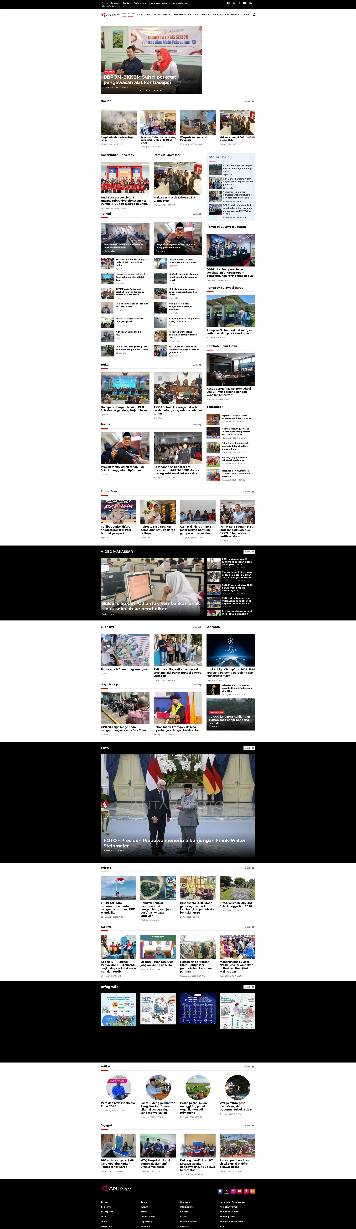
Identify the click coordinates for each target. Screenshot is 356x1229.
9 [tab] (160, 90)
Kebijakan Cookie (229, 1212)
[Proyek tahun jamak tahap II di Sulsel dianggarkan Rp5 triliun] (178, 238)
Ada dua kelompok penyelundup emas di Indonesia (180, 307)
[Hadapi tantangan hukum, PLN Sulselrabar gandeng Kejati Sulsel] (107, 278)
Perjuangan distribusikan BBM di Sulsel (118, 1104)
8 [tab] (157, 90)
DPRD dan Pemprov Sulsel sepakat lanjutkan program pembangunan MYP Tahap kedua (156, 141)
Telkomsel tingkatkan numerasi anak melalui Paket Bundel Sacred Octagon (238, 195)
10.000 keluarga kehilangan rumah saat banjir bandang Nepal (183, 277)
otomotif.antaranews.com (113, 6)
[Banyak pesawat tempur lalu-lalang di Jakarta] (160, 322)
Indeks (248, 101)
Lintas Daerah (179, 15)
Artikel (106, 1066)
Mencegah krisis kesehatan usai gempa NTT (234, 1048)
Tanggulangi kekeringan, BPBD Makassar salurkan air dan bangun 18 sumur (237, 575)
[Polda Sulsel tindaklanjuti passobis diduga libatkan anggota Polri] (213, 447)
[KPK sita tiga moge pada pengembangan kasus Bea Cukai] (160, 293)
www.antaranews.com (158, 3)
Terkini (105, 3)
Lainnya (245, 15)
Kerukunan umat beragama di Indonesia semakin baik (117, 1046)
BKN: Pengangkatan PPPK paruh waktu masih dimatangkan (237, 588)
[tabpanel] (151, 60)
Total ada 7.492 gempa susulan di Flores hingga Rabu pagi (149, 79)
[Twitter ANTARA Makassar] (233, 3)
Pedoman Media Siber (231, 1221)
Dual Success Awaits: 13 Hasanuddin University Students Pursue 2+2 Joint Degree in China (124, 201)
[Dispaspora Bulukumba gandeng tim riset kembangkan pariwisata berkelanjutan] (198, 888)
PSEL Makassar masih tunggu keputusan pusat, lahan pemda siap (237, 562)
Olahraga (217, 15)
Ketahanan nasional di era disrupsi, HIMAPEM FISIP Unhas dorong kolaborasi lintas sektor (176, 470)
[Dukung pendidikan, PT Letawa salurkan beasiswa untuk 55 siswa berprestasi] (198, 1145)
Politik (157, 15)
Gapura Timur (219, 157)
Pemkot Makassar (167, 155)
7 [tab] (154, 90)
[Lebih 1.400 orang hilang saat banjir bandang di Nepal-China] (107, 350)
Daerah (166, 15)
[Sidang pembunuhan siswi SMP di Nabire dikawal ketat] (237, 1145)
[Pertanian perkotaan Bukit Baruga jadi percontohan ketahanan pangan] (198, 947)
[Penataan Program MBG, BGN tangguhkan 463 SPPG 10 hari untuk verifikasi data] (237, 511)
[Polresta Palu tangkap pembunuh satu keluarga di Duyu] (160, 336)
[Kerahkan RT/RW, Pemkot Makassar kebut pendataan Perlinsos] (213, 474)
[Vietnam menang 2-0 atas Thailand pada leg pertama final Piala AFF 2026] (213, 432)
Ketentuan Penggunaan (232, 1202)
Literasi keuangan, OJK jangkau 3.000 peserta (156, 963)
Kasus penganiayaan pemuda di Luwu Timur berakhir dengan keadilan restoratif (229, 392)
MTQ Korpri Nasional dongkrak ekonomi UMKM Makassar (155, 1163)
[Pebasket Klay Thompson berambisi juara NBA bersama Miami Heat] (213, 689)
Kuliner (106, 926)
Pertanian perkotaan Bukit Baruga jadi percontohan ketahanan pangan (197, 966)
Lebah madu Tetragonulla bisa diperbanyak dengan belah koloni (177, 728)
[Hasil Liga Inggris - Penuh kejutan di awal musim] (213, 461)
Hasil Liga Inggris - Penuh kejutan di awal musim (235, 459)
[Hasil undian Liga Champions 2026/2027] (198, 1025)
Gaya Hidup (193, 15)
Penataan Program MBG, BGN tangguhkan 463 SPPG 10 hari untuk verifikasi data (237, 531)
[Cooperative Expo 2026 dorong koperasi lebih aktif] (160, 263)
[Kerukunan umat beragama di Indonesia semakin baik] (118, 1025)
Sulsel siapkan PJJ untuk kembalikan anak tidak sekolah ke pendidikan (151, 606)
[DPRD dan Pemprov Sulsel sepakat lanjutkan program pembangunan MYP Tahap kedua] (215, 209)
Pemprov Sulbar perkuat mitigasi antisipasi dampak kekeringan (230, 332)
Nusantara (106, 1226)
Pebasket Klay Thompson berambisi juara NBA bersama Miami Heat (237, 688)
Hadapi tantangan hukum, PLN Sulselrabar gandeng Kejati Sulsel (132, 277)
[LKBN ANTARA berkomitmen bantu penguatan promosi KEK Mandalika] (118, 888)
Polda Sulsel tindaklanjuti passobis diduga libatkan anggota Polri (235, 446)
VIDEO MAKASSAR (117, 552)
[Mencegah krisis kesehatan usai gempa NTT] (237, 1025)
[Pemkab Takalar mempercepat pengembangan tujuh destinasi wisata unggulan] (158, 888)
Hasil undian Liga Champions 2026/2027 (195, 1048)
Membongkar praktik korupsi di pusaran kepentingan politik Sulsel (234, 1107)
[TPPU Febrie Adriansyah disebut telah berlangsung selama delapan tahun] (107, 293)
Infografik (109, 987)
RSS (222, 1226)
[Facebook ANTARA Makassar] (228, 3)
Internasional (232, 15)
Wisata (106, 867)
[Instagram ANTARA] (239, 3)
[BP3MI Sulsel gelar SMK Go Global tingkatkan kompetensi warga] (118, 1145)
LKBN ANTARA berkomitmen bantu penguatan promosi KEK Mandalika (118, 907)
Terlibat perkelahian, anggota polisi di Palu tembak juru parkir (132, 262)
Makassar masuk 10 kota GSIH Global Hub (175, 199)
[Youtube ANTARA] (244, 3)
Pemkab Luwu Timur (222, 346)
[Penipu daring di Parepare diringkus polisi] (107, 322)
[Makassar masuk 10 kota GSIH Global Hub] (178, 178)
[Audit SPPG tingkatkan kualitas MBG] (158, 1025)
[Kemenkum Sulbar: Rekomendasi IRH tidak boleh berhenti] (125, 238)
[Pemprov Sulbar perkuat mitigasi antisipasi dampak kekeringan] (231, 311)
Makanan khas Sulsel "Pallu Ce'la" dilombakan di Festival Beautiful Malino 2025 (236, 966)
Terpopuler (115, 3)
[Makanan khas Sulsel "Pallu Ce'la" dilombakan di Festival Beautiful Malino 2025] (237, 947)
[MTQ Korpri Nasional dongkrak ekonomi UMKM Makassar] (158, 1145)
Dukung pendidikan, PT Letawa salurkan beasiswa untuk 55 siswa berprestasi (197, 1165)
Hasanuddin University (117, 155)
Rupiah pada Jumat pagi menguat (124, 669)
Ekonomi (205, 15)
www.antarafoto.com (180, 3)
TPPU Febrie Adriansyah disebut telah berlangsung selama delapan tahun (130, 292)
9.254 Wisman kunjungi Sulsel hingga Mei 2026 (236, 904)
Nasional (184, 1226)
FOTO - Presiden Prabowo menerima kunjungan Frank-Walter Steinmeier (175, 843)
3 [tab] (143, 90)
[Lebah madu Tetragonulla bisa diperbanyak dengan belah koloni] (178, 707)
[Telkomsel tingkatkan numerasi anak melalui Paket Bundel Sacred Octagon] (215, 196)
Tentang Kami (140, 3)
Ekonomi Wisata (188, 1221)
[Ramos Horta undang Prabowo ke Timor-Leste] (107, 307)
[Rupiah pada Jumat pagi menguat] (125, 650)
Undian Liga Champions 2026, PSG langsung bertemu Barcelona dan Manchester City (231, 673)
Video (104, 1221)
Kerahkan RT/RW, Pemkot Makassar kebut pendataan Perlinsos (236, 474)
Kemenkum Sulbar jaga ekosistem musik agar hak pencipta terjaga (235, 140)
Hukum (148, 15)
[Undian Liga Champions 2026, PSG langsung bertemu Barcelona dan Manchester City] (231, 650)
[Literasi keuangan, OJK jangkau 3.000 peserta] (158, 947)
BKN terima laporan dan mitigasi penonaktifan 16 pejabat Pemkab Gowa (237, 601)
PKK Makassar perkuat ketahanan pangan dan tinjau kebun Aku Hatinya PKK (197, 1107)
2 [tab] (140, 90)
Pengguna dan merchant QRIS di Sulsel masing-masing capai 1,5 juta (237, 614)
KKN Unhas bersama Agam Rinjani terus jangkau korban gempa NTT (184, 349)
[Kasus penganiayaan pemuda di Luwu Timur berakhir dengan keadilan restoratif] (231, 369)
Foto (105, 748)
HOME (139, 15)
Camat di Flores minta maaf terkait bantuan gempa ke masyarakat (195, 530)
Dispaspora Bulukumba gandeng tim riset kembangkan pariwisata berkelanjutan (197, 907)
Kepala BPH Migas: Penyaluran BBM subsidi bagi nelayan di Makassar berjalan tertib (118, 966)
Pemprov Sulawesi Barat (225, 287)
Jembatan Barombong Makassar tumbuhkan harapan (156, 1106)
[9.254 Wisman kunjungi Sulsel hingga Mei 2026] (237, 888)
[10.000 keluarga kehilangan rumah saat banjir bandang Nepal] (160, 278)
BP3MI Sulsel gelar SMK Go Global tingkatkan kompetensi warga (117, 1163)
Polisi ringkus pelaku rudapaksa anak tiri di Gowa (117, 138)
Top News (127, 3)
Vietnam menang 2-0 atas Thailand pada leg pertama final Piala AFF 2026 (236, 432)
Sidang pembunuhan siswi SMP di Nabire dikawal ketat (234, 1163)
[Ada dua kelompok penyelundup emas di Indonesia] (160, 307)
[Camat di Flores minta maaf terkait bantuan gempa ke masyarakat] (198, 511)
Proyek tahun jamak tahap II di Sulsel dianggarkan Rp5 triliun (122, 468)
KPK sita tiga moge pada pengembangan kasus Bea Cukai (183, 292)
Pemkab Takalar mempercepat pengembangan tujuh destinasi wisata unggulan (155, 909)
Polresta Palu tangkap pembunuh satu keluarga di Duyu (183, 335)
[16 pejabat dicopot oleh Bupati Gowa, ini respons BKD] (213, 419)
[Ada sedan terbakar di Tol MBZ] (107, 336)
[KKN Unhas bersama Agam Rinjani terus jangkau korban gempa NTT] (160, 350)
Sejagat (106, 1125)
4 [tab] (146, 90)
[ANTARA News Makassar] (118, 15)
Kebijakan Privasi (229, 1207)
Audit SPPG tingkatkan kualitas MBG (156, 1048)
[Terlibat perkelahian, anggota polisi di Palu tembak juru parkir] (107, 263)
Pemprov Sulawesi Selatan (226, 227)
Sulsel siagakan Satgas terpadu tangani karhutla (195, 138)
